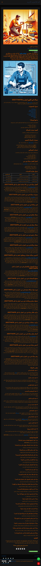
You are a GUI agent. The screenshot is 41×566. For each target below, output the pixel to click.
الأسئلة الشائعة (33, 116)
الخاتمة (34, 117)
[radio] (24, 549)
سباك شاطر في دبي (29, 217)
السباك (16, 372)
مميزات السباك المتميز (32, 111)
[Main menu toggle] (2, 2)
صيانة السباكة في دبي (29, 247)
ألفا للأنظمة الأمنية (33, 2)
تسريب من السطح (25, 419)
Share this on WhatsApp (34, 50)
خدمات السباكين (33, 112)
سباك (21, 393)
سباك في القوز (23, 53)
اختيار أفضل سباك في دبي (31, 113)
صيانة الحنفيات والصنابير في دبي (33, 270)
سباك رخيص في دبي (29, 237)
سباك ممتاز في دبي (31, 227)
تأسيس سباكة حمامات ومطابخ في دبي (32, 257)
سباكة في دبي (25, 163)
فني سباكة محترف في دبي (28, 207)
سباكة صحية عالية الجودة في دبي (25, 292)
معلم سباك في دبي (33, 336)
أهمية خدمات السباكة (32, 110)
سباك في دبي (35, 48)
